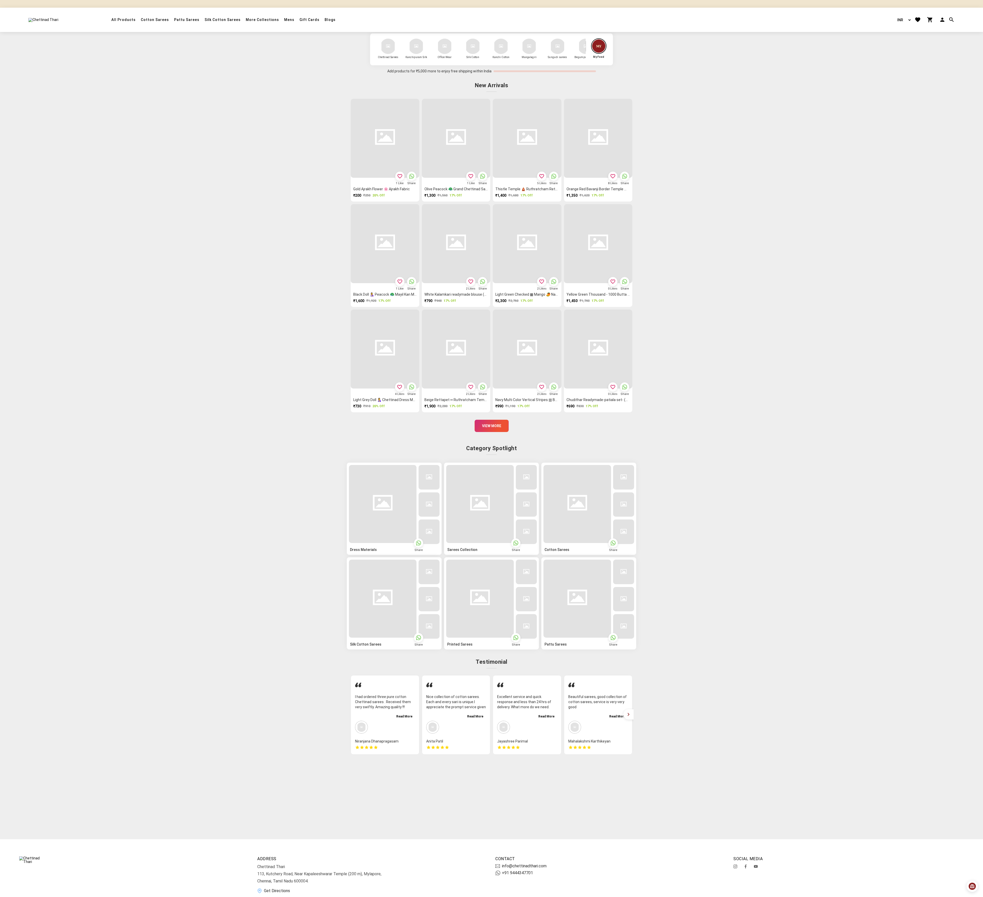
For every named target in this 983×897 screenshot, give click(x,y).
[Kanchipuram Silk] (416, 46)
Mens (289, 20)
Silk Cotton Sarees (223, 20)
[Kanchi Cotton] (501, 46)
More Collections (262, 20)
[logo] (43, 20)
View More (491, 426)
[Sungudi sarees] (557, 46)
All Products (123, 20)
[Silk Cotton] (472, 46)
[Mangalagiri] (529, 46)
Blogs (330, 20)
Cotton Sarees (155, 20)
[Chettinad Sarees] (388, 46)
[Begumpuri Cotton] (585, 46)
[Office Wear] (444, 46)
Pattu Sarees (186, 20)
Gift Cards (309, 20)
